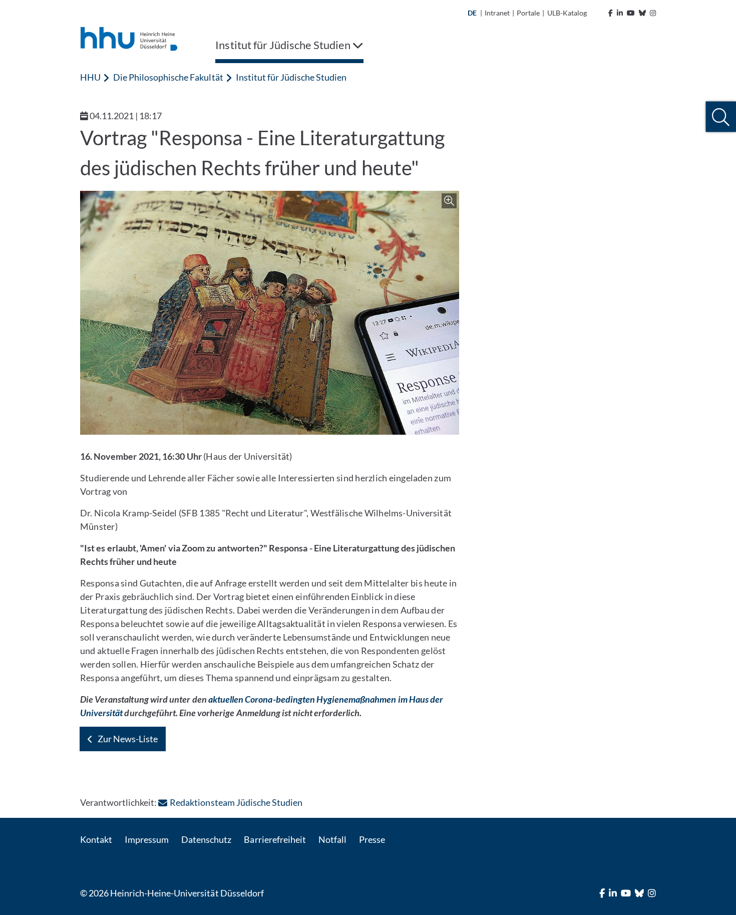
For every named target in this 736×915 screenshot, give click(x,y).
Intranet (497, 13)
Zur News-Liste (128, 738)
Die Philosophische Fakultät (168, 77)
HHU (90, 77)
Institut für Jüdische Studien (291, 77)
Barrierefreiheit (274, 839)
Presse (372, 839)
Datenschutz (206, 839)
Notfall (332, 839)
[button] (720, 117)
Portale (528, 13)
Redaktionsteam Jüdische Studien (236, 802)
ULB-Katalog (567, 13)
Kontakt (96, 839)
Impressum (147, 839)
